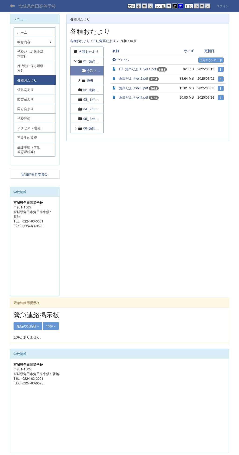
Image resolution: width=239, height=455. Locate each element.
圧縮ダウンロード (211, 60)
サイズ (189, 50)
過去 (90, 80)
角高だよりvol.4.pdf (133, 97)
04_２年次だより (96, 109)
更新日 (209, 50)
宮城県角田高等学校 (37, 6)
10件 (50, 326)
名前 (115, 50)
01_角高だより (105, 40)
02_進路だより (94, 89)
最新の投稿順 (27, 326)
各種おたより (80, 40)
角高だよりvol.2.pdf (133, 78)
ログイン (222, 6)
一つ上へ (122, 59)
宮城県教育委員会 (34, 174)
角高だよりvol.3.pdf (133, 88)
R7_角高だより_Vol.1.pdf (137, 69)
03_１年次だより (96, 99)
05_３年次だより (96, 118)
